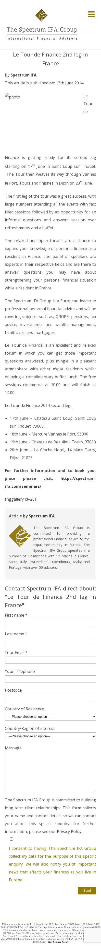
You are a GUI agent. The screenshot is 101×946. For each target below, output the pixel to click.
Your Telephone (20, 671)
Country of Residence (24, 709)
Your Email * (16, 652)
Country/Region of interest (30, 728)
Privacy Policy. (69, 831)
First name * (16, 615)
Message (13, 748)
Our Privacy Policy (58, 942)
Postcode (13, 690)
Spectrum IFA (24, 75)
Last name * (16, 634)
